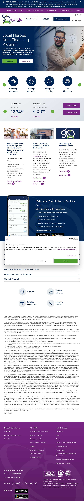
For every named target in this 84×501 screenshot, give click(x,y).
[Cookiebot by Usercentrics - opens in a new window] (70, 239)
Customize (41, 261)
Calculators (7, 431)
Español (79, 15)
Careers (32, 446)
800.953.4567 (15, 477)
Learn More (26, 61)
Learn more (61, 6)
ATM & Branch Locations (38, 443)
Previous (4, 84)
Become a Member (45, 19)
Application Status (38, 10)
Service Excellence (36, 454)
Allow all (65, 261)
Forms (58, 439)
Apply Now (9, 61)
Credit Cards (16, 103)
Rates (28, 10)
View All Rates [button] (71, 105)
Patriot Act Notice (61, 446)
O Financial (37, 156)
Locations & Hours (52, 10)
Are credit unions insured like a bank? (18, 274)
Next (79, 84)
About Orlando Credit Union (39, 431)
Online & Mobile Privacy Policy (66, 443)
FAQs (57, 435)
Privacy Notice (60, 450)
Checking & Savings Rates (12, 435)
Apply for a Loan (31, 19)
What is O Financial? (11, 279)
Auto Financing (39, 103)
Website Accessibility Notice (65, 460)
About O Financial (36, 435)
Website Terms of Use (63, 463)
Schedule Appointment (66, 10)
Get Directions (37, 178)
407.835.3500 (16, 474)
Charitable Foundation (37, 450)
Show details (70, 255)
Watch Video (63, 175)
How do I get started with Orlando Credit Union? (21, 269)
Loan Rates (7, 439)
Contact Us (79, 10)
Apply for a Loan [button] (71, 112)
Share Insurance (35, 457)
